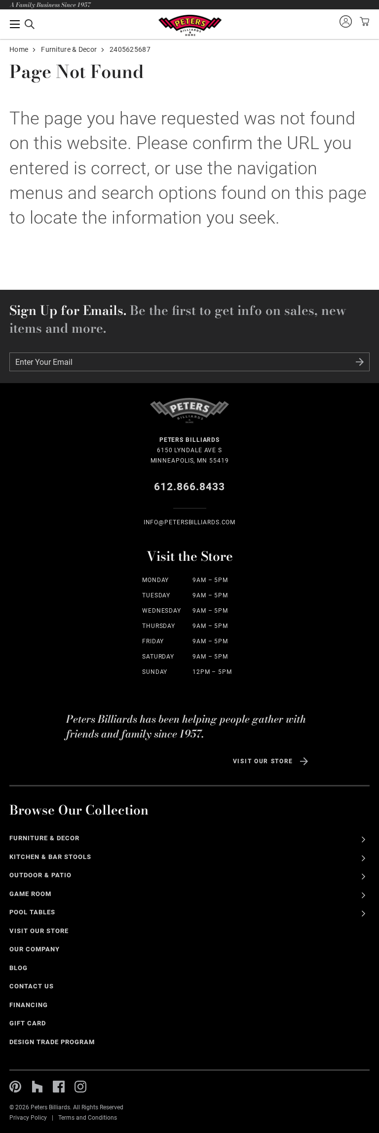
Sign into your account (345, 21)
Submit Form (360, 361)
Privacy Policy (28, 1117)
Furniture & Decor (69, 49)
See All (363, 839)
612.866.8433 (190, 487)
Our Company (34, 949)
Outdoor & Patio (40, 875)
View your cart (363, 21)
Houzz (37, 1087)
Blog (18, 968)
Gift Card (27, 1023)
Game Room (30, 894)
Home (18, 49)
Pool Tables (32, 912)
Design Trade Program (51, 1042)
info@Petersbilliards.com (190, 522)
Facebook (59, 1087)
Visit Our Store (263, 761)
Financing (28, 1005)
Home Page (189, 25)
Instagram (80, 1087)
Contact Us (31, 986)
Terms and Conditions (87, 1117)
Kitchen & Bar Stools (50, 856)
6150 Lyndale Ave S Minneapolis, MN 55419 (190, 450)
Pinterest (15, 1087)
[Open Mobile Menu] (22, 24)
